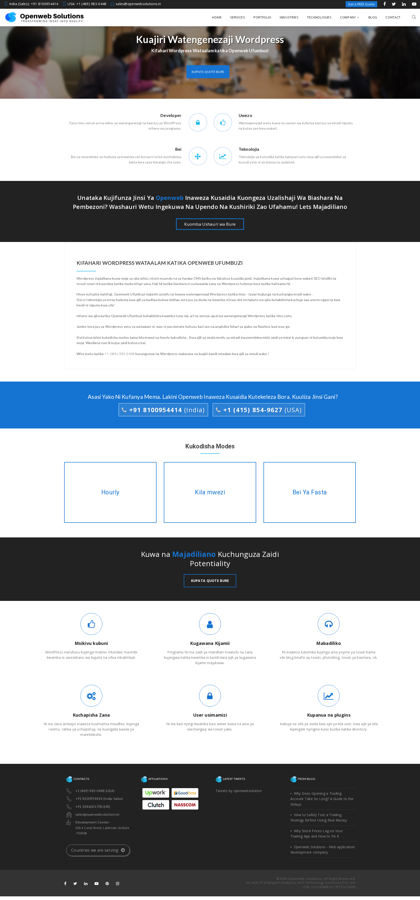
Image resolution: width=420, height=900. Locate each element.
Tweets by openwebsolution (239, 790)
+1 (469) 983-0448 (120, 353)
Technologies (319, 17)
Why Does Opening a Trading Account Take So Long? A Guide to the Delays (322, 799)
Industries (289, 17)
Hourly (110, 492)
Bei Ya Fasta (310, 492)
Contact (393, 17)
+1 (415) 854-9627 (261, 410)
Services (237, 17)
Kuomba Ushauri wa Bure (210, 224)
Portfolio (262, 17)
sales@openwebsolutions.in (138, 3)
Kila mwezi (210, 492)
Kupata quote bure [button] (208, 72)
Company (348, 17)
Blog (372, 17)
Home (217, 17)
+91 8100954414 (166, 410)
